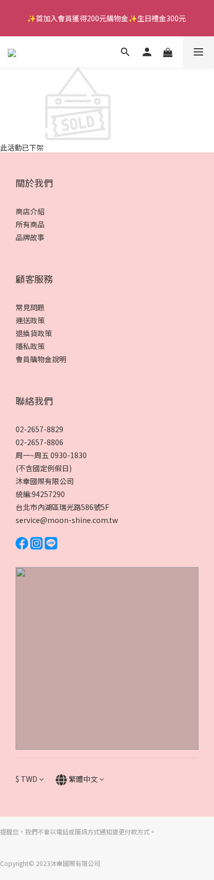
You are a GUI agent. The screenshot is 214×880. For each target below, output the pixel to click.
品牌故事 (30, 237)
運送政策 (30, 320)
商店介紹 (30, 211)
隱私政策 (30, 346)
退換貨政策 (34, 333)
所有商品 (30, 224)
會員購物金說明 (41, 359)
